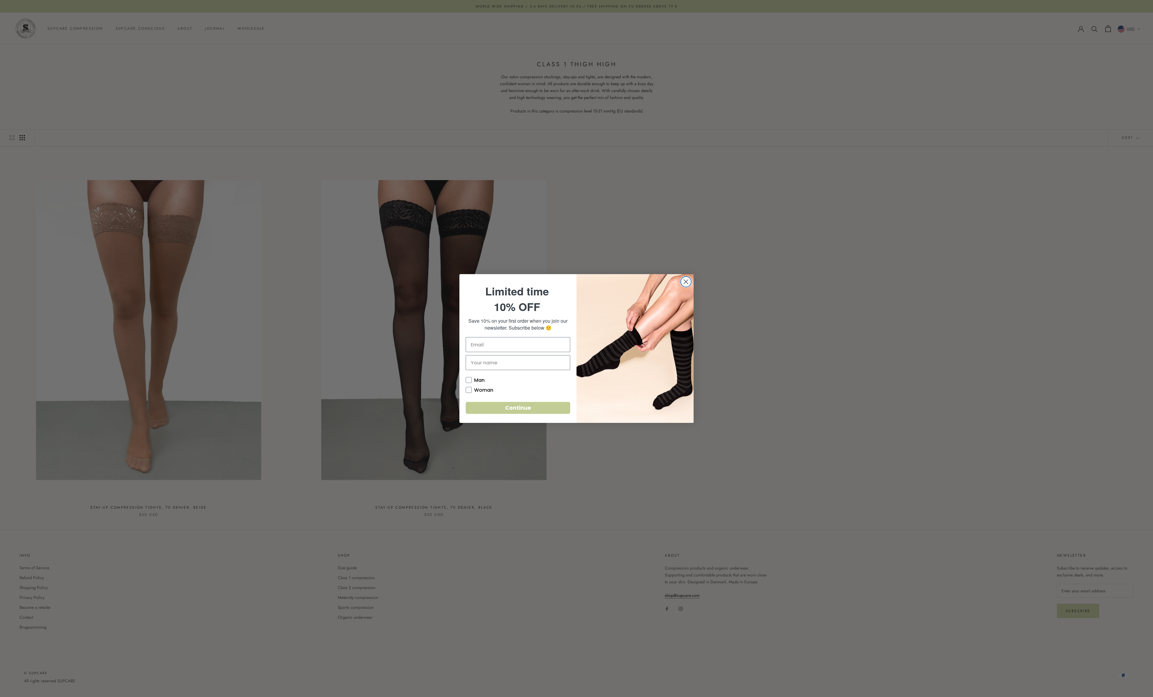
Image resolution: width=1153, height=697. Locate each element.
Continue (518, 407)
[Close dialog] (686, 282)
